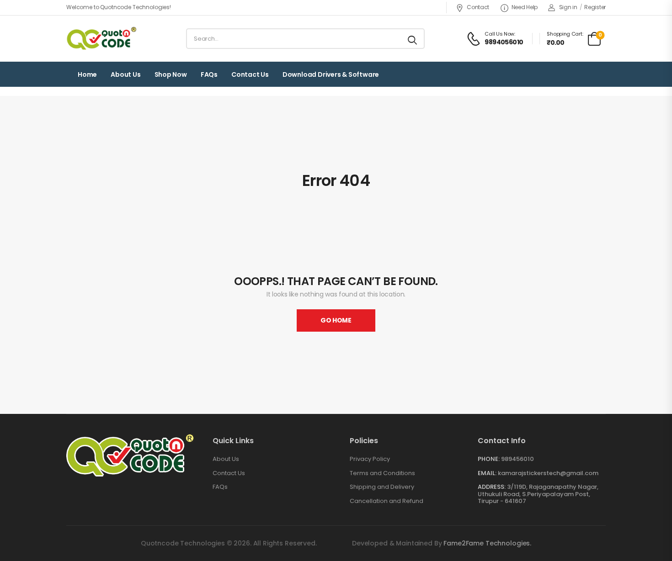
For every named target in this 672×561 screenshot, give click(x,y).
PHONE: (489, 459)
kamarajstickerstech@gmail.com (548, 473)
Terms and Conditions (382, 473)
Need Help (525, 7)
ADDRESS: (492, 486)
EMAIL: (487, 473)
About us (125, 74)
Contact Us (250, 74)
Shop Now (171, 74)
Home (87, 74)
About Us (226, 459)
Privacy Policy (370, 459)
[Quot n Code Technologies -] (101, 38)
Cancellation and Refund (386, 501)
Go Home (336, 320)
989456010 (517, 459)
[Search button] (413, 38)
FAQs (209, 74)
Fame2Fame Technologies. (487, 543)
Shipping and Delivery (382, 487)
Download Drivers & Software (331, 74)
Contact (478, 7)
